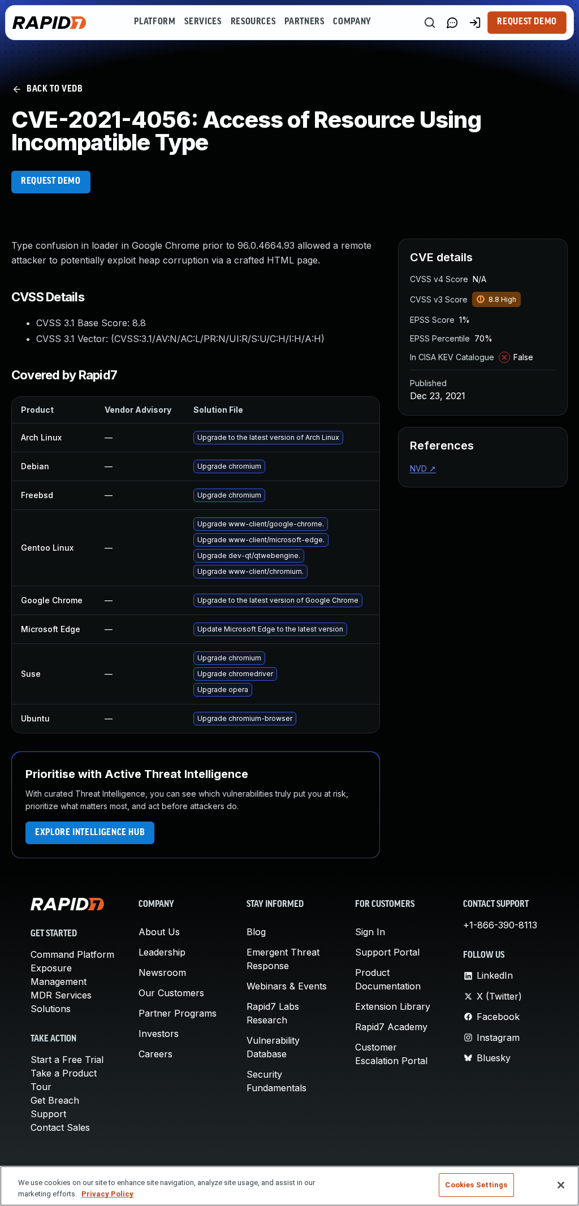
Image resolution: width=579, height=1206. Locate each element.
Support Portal (387, 952)
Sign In (370, 931)
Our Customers (171, 992)
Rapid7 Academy (391, 1026)
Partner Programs (178, 1013)
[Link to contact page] (452, 22)
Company (352, 22)
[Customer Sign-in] (475, 22)
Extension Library (392, 1006)
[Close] (560, 1185)
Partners (304, 22)
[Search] (430, 22)
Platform (154, 22)
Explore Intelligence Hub (90, 832)
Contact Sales (60, 1127)
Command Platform (72, 954)
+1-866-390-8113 (500, 925)
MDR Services (61, 995)
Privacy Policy (107, 1194)
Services (202, 22)
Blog (256, 931)
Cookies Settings (476, 1185)
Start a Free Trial (67, 1059)
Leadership (162, 952)
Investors (159, 1033)
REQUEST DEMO (51, 181)
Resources (253, 22)
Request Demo (527, 22)
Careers (155, 1054)
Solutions (51, 1008)
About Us (159, 931)
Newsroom (162, 972)
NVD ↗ (423, 468)
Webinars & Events (287, 986)
